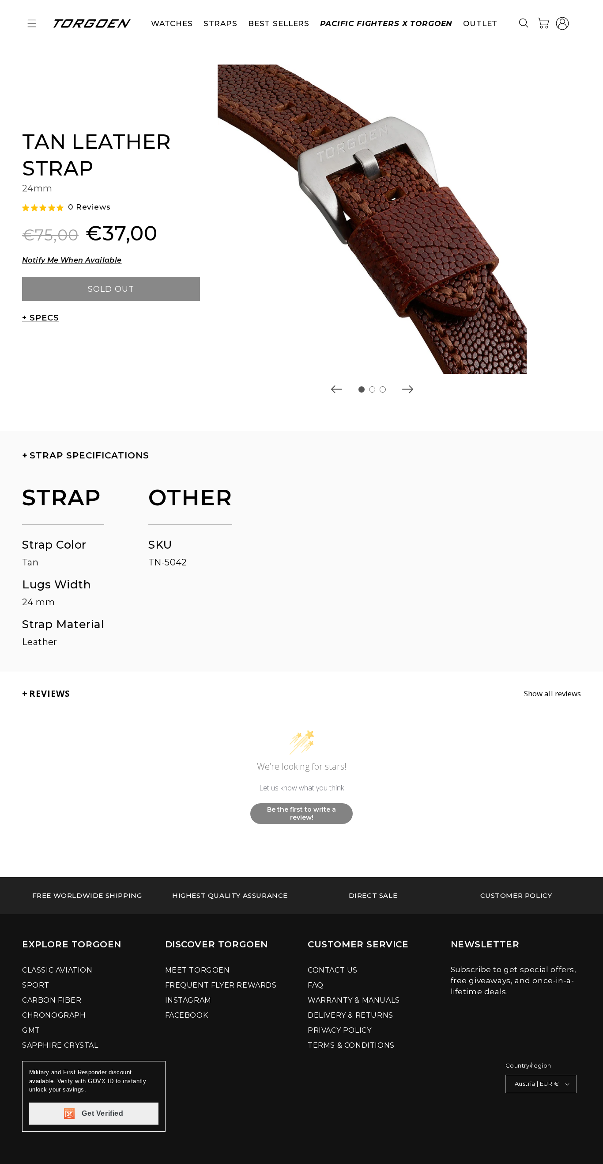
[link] (87, 895)
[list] (372, 219)
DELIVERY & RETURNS (350, 1015)
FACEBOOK (186, 1015)
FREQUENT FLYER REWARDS (221, 985)
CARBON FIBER (51, 1000)
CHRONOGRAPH (54, 1015)
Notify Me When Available (72, 260)
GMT (31, 1030)
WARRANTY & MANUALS (354, 1000)
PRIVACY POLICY (339, 1030)
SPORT (35, 985)
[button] (31, 23)
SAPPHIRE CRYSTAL (60, 1045)
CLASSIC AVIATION (57, 970)
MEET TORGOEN (197, 970)
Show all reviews (552, 693)
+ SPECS (40, 318)
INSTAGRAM (188, 1000)
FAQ (316, 985)
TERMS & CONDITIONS (351, 1045)
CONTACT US (333, 970)
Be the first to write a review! (301, 813)
